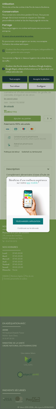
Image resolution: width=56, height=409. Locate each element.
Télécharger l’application (28, 221)
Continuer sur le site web (28, 228)
